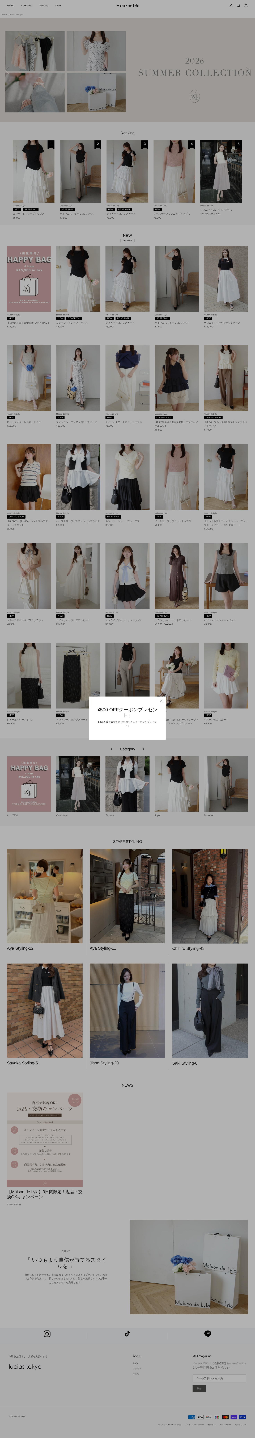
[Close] (161, 701)
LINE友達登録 (105, 721)
